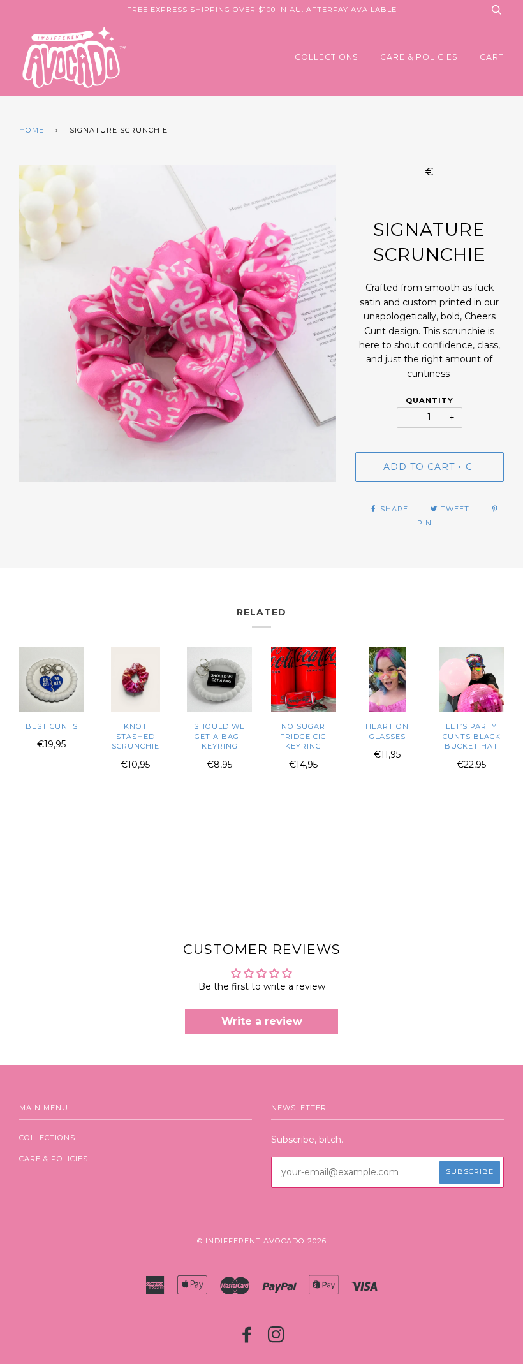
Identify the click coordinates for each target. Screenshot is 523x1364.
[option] (177, 323)
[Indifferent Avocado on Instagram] (276, 1338)
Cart (492, 57)
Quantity (429, 400)
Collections (326, 57)
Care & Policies (419, 57)
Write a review (261, 1021)
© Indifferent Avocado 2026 (262, 1240)
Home (31, 130)
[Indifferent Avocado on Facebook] (247, 1338)
